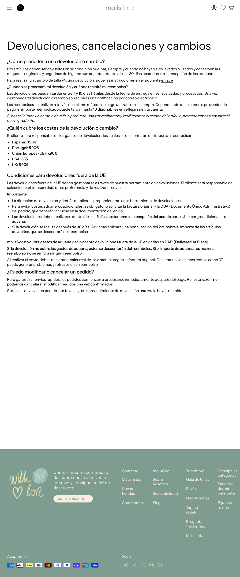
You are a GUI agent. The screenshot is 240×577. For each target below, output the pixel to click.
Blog (157, 502)
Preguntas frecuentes (195, 523)
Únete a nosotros (73, 499)
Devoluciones (198, 498)
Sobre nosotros (160, 481)
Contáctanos (133, 502)
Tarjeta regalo (192, 509)
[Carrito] (231, 7)
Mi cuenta (194, 535)
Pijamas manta (225, 505)
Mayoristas (131, 479)
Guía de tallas (197, 479)
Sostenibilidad (165, 493)
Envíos (192, 488)
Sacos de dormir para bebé (226, 488)
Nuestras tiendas (130, 491)
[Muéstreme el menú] (9, 7)
